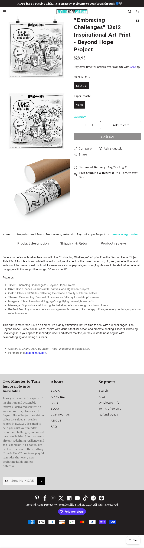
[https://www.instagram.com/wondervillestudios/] (53, 498)
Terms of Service (110, 408)
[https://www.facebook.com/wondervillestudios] (45, 498)
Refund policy (108, 414)
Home (6, 234)
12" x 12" (81, 85)
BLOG (55, 408)
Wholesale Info (109, 402)
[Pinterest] (37, 498)
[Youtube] (77, 498)
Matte (79, 105)
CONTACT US (60, 414)
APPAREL (58, 396)
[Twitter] (61, 498)
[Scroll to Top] (137, 529)
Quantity (80, 116)
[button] (137, 12)
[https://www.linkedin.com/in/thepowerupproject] (69, 498)
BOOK (55, 390)
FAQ (54, 426)
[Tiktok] (85, 498)
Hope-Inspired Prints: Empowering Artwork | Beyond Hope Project (61, 234)
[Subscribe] (41, 481)
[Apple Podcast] (101, 498)
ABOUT (56, 420)
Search (103, 390)
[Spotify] (93, 498)
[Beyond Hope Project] (72, 11)
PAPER (56, 402)
